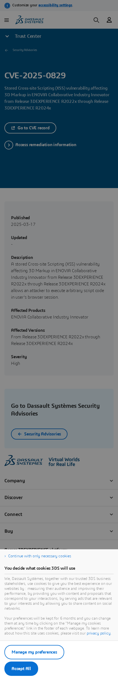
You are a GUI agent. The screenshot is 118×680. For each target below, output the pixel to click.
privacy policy (99, 633)
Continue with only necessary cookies (39, 556)
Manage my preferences (34, 652)
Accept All (21, 668)
